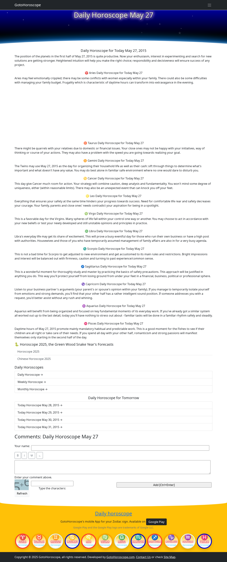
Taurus (39, 542)
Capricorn (171, 542)
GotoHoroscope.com (120, 557)
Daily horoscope (113, 513)
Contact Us (143, 557)
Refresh (22, 493)
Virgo (105, 542)
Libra (122, 542)
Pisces (204, 542)
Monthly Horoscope (31, 389)
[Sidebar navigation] (209, 5)
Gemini (56, 542)
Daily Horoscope (29, 375)
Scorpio (138, 542)
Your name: (22, 446)
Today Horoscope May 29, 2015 (38, 412)
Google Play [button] (156, 522)
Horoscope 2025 (28, 351)
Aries (22, 542)
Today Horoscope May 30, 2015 (38, 420)
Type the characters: (52, 488)
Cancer (72, 542)
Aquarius (187, 542)
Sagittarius (154, 542)
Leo (88, 542)
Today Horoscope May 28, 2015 (38, 405)
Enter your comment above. (33, 477)
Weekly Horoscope (30, 382)
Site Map (169, 557)
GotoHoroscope (28, 4)
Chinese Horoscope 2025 (34, 359)
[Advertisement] (113, 112)
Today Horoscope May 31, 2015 (38, 427)
